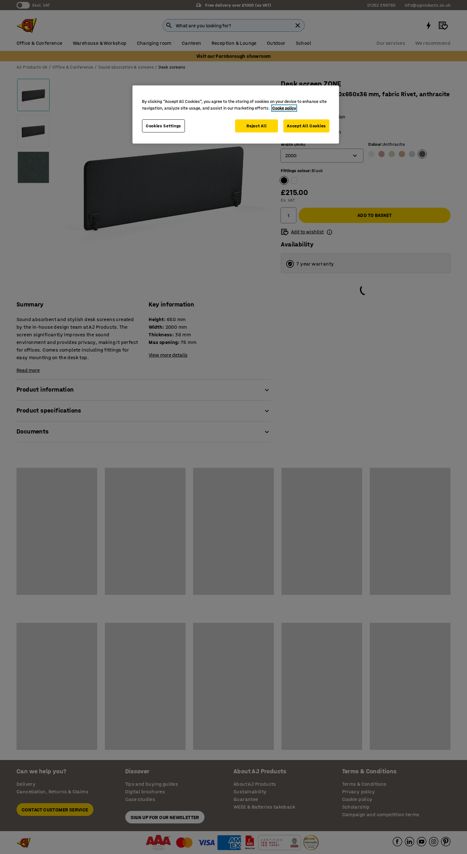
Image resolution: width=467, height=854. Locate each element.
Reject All (257, 126)
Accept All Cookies (306, 126)
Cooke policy (284, 108)
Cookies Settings (163, 126)
